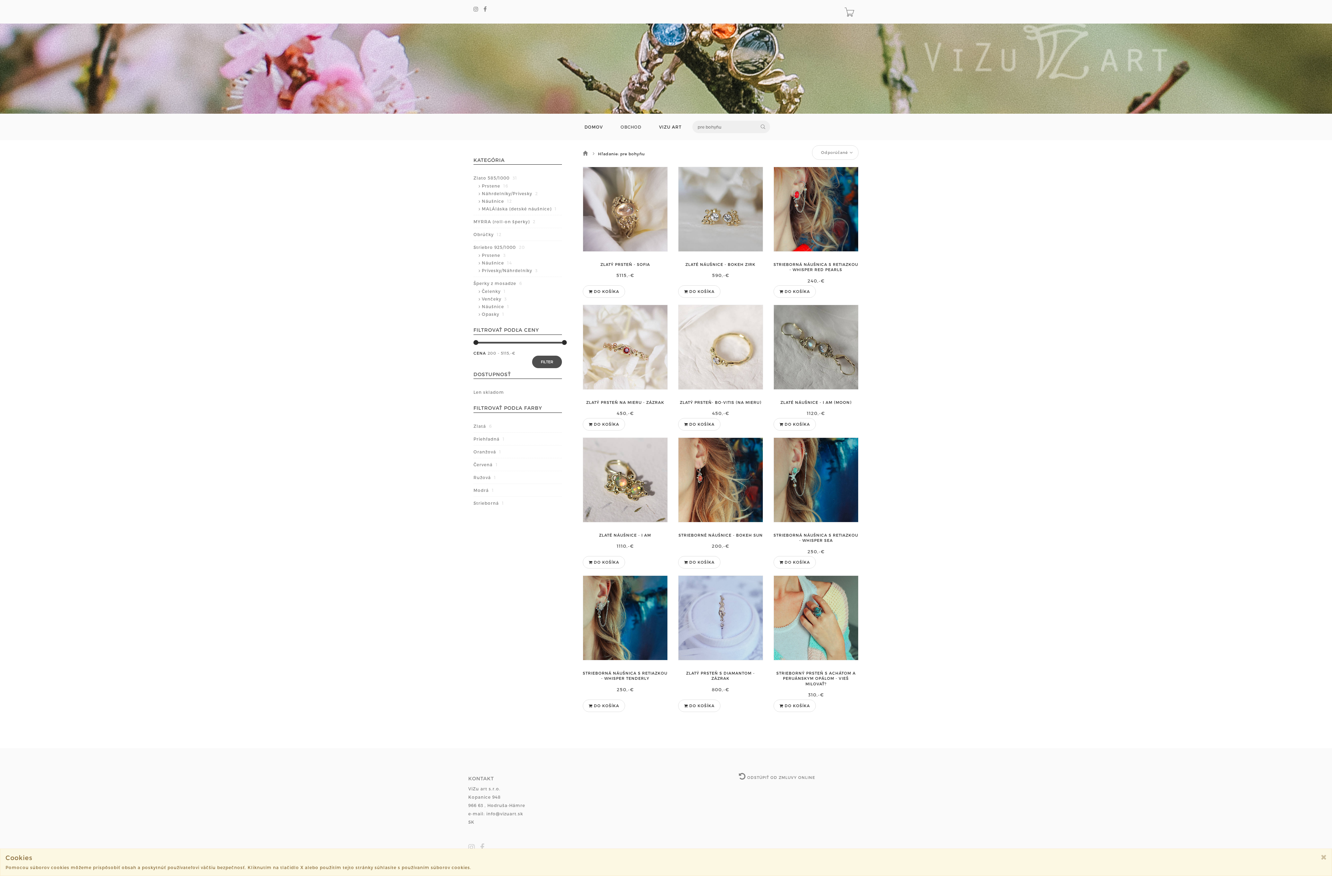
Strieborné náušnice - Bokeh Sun (720, 535)
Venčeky (494, 298)
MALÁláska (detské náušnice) (519, 208)
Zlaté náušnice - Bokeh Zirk (720, 264)
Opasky (493, 314)
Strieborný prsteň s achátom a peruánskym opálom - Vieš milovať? (816, 678)
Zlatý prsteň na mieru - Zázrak (625, 402)
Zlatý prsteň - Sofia (625, 264)
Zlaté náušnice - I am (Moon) (816, 402)
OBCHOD (631, 127)
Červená (485, 464)
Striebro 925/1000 (499, 247)
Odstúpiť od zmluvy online (780, 777)
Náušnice (497, 201)
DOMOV (593, 127)
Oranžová (487, 451)
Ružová (484, 477)
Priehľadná (489, 438)
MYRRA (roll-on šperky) (504, 221)
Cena (479, 353)
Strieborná (488, 503)
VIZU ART (670, 127)
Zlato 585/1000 (495, 177)
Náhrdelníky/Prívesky (510, 193)
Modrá (483, 490)
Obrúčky (487, 234)
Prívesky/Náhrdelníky (510, 270)
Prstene (495, 185)
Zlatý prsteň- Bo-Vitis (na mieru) (720, 402)
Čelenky (494, 291)
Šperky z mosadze (497, 283)
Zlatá (482, 426)
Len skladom (488, 392)
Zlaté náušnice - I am (625, 535)
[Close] (1324, 857)
